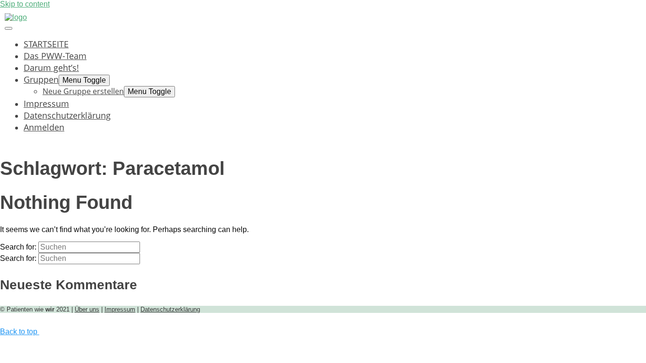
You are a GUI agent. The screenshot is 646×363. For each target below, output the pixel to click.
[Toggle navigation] (8, 28)
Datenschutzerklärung (67, 115)
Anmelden (44, 127)
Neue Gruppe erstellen (83, 91)
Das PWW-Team (55, 55)
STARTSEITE (46, 44)
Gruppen (41, 79)
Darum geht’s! (51, 67)
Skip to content (25, 4)
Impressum (46, 103)
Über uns (87, 309)
